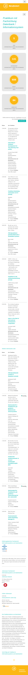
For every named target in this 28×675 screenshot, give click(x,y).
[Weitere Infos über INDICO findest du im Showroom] (4, 551)
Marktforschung (11, 530)
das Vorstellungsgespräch (16, 636)
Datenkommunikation (12, 155)
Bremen (9, 328)
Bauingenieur (10, 472)
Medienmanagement (11, 385)
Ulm (9, 241)
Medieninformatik (11, 210)
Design (9, 525)
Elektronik (10, 242)
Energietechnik (11, 474)
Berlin (9, 380)
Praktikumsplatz (5, 618)
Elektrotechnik (15, 242)
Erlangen (9, 417)
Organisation (10, 434)
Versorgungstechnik (11, 479)
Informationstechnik (11, 162)
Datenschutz (22, 671)
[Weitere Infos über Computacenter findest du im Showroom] (4, 548)
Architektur (10, 471)
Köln (9, 199)
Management (10, 528)
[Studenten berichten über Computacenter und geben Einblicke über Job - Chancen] (4, 545)
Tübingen (10, 469)
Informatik (10, 157)
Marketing (10, 384)
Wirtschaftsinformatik (12, 168)
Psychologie (10, 213)
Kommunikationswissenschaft (13, 207)
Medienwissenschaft (11, 212)
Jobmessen (18, 618)
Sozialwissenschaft (11, 337)
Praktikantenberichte (18, 626)
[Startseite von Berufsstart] (11, 5)
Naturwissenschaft (11, 432)
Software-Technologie (12, 165)
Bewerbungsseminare (19, 639)
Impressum (22, 669)
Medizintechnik (14, 429)
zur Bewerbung (15, 633)
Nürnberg (10, 503)
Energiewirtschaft (11, 476)
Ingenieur (10, 249)
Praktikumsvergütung (6, 643)
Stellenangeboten (21, 623)
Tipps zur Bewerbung (19, 628)
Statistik (16, 337)
